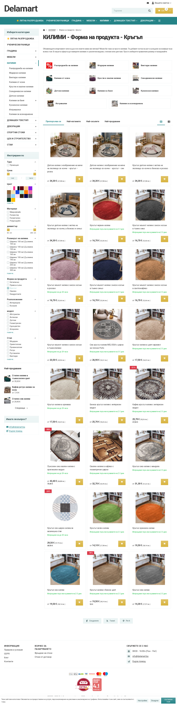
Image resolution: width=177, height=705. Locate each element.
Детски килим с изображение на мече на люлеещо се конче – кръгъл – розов (64, 168)
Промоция (14, 165)
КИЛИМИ (106, 21)
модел (10, 311)
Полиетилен (15, 218)
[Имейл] (148, 3)
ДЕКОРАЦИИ (146, 20)
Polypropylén (15, 221)
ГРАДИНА (77, 20)
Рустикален (15, 353)
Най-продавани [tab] (112, 121)
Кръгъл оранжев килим (143, 528)
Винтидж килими (17, 77)
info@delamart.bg (17, 427)
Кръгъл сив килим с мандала (145, 466)
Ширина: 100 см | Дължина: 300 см (21, 269)
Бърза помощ (15, 431)
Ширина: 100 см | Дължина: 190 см (21, 258)
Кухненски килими (18, 105)
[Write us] (129, 661)
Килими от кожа (17, 82)
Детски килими (16, 96)
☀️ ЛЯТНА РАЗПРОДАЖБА (30, 20)
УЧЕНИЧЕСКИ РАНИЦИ (57, 20)
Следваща (20, 408)
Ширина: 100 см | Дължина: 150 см (21, 248)
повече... (10, 203)
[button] (170, 11)
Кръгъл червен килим (100, 225)
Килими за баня (16, 100)
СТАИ (10, 144)
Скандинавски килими (20, 91)
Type (9, 162)
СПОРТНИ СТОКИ (16, 132)
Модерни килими (17, 73)
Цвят (9, 184)
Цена (9, 170)
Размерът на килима (17, 238)
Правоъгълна (16, 285)
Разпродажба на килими (21, 68)
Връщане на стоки (43, 653)
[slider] (8, 174)
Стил (9, 338)
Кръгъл (13, 288)
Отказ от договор (43, 657)
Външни (13, 306)
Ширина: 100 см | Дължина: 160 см (21, 253)
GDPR (7, 653)
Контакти (8, 661)
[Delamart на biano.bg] (97, 684)
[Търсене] (149, 11)
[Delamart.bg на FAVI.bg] (83, 684)
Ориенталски (15, 344)
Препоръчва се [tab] (53, 121)
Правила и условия (13, 650)
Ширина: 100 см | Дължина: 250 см (21, 264)
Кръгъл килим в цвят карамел (146, 345)
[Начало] (44, 30)
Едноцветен (15, 326)
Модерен (14, 341)
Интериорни (15, 303)
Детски (13, 320)
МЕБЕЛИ (91, 20)
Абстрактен (15, 314)
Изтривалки (15, 109)
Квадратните (15, 294)
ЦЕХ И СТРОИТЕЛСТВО (19, 138)
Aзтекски (14, 317)
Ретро (12, 350)
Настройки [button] (142, 701)
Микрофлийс (15, 212)
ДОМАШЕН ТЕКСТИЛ (124, 20)
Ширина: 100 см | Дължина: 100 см (21, 243)
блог (6, 657)
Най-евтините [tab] (74, 121)
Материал (12, 209)
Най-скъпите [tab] (92, 121)
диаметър (12, 226)
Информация (11, 646)
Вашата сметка (162, 3)
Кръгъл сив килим (141, 590)
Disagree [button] (154, 701)
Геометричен (15, 323)
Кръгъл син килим (55, 590)
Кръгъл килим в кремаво (59, 404)
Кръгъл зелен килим (99, 528)
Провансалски (16, 347)
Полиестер (14, 215)
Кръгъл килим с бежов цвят (103, 590)
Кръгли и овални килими (21, 86)
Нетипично (14, 282)
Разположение (14, 299)
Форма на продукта (17, 279)
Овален (13, 291)
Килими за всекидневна (21, 114)
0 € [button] (164, 10)
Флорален (14, 329)
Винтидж (14, 356)
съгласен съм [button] (168, 700)
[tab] (161, 121)
